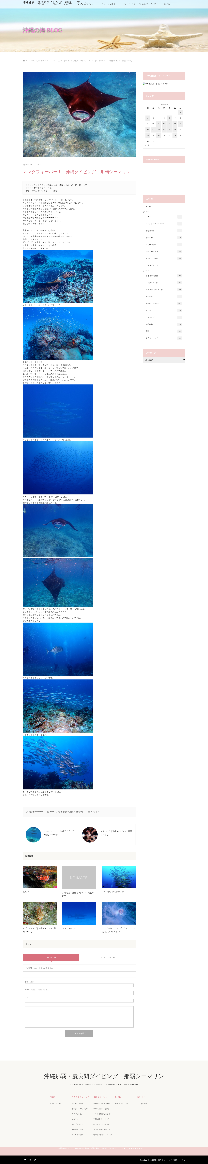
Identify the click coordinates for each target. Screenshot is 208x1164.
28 (175, 135)
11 (158, 124)
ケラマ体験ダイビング (101, 1114)
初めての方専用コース (101, 1104)
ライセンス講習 (108, 4)
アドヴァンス (77, 1114)
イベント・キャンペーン (163, 224)
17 (153, 130)
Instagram (30, 1159)
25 (159, 135)
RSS (35, 1159)
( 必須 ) (30, 982)
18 (159, 130)
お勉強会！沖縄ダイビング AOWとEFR (78, 894)
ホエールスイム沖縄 (101, 1109)
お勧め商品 (163, 231)
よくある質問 (142, 1104)
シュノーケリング (163, 252)
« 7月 (147, 145)
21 (175, 130)
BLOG (167, 4)
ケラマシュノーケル (101, 1124)
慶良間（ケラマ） (77, 812)
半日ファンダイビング (163, 290)
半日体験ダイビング (101, 1119)
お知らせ (163, 238)
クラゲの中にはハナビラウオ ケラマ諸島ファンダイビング (119, 930)
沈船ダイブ (163, 317)
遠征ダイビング (163, 338)
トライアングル (163, 258)
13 (169, 124)
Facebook (25, 1159)
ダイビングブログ (56, 1104)
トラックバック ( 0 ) (107, 957)
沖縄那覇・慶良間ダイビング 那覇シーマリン (54, 2)
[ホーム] (23, 57)
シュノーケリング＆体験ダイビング (140, 4)
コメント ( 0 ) (51, 957)
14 (175, 124)
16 (148, 130)
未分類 (163, 310)
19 (164, 130)
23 (148, 135)
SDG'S (163, 217)
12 (164, 124)
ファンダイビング (62, 812)
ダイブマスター (77, 1124)
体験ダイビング (163, 283)
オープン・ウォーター (80, 1109)
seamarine (39, 812)
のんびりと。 (29, 892)
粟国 (163, 331)
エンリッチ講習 (77, 1135)
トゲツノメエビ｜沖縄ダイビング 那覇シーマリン (39, 930)
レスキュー (76, 1119)
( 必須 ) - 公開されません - (37, 989)
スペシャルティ (77, 1129)
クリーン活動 (163, 245)
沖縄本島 (163, 324)
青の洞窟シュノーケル (101, 1129)
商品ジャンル (163, 297)
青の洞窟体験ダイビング (102, 1135)
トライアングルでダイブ (113, 892)
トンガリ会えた (69, 928)
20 (169, 130)
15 (180, 124)
